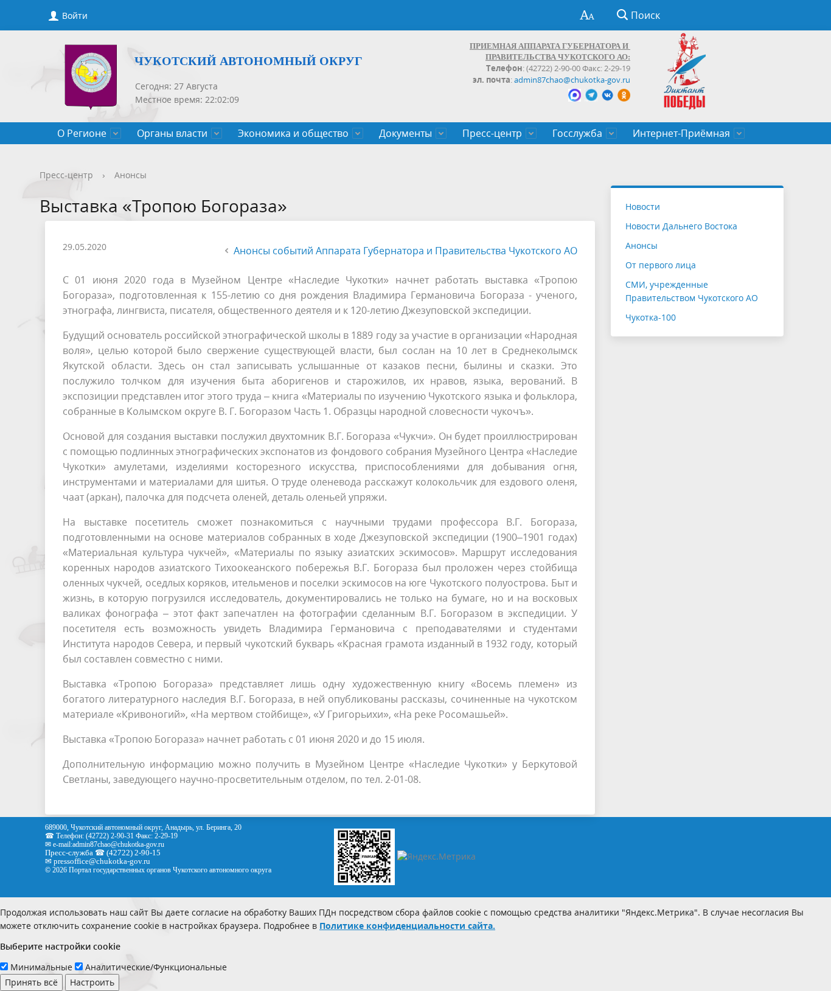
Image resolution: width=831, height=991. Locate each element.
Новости (642, 206)
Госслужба (577, 133)
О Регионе (81, 133)
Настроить (92, 982)
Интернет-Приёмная (681, 133)
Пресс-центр (492, 133)
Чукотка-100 (650, 317)
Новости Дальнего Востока (681, 226)
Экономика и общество (293, 133)
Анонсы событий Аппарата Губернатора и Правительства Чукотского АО (405, 250)
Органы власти (172, 133)
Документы (405, 133)
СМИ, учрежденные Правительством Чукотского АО (691, 291)
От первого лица (660, 265)
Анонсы (130, 175)
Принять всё (31, 982)
